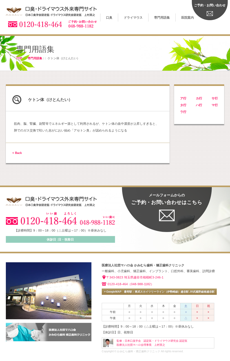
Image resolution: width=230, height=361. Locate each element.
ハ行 (199, 105)
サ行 (215, 98)
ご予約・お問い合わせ (210, 5)
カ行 (199, 98)
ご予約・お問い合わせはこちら (166, 199)
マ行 (215, 105)
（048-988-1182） (141, 284)
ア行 (183, 98)
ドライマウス (133, 17)
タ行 (183, 105)
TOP (19, 58)
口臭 (109, 17)
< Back (17, 153)
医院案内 (187, 17)
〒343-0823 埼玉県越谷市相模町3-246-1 (135, 277)
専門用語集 (162, 17)
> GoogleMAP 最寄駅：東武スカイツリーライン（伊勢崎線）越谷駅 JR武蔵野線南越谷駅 (159, 291)
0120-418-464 (118, 284)
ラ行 (183, 112)
